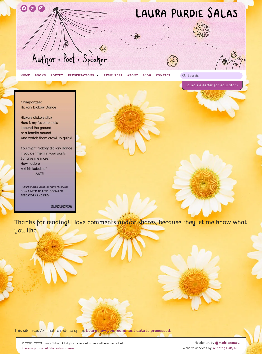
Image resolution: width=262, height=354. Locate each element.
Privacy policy (32, 348)
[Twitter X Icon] (32, 8)
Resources (113, 75)
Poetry (57, 75)
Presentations (81, 75)
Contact (163, 75)
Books (40, 75)
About (132, 75)
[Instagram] (41, 8)
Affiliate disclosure (59, 348)
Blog (147, 75)
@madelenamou (227, 343)
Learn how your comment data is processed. (129, 330)
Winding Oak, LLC (225, 348)
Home (25, 75)
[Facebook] (23, 8)
